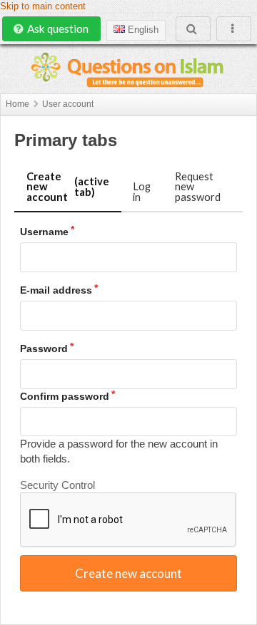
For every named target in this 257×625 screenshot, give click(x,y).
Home (17, 104)
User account (68, 104)
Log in (142, 191)
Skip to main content (43, 6)
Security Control (57, 485)
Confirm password (64, 396)
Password (44, 348)
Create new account (67, 186)
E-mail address (56, 290)
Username (44, 231)
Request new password (198, 186)
